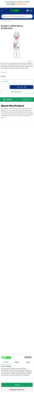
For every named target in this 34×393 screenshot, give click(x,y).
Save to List (17, 92)
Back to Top (27, 99)
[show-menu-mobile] (2, 10)
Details (9, 99)
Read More (3, 117)
